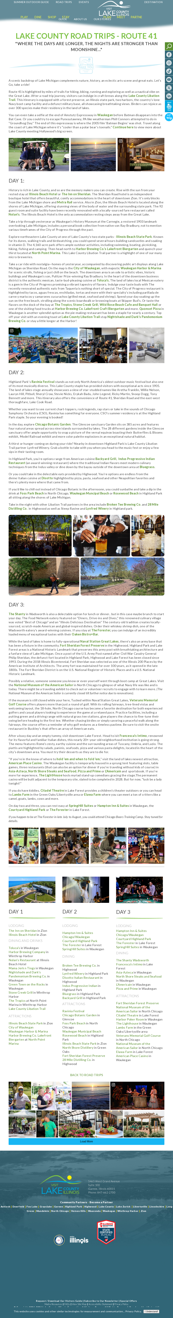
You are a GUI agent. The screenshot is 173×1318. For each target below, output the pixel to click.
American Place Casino (132, 1056)
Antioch (5, 1206)
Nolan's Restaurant (22, 960)
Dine (38, 17)
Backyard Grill (72, 998)
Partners (138, 17)
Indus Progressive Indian (79, 986)
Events (84, 2)
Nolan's (14, 214)
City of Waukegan (21, 1027)
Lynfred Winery (73, 973)
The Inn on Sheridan (76, 194)
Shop (52, 17)
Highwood (90, 1206)
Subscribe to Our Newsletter (101, 1301)
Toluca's (14, 948)
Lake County (106, 1206)
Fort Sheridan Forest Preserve (83, 1056)
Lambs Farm (124, 1027)
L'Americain (124, 984)
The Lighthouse (127, 1023)
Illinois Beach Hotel (43, 194)
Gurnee (58, 1206)
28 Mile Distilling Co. (76, 1060)
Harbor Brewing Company (27, 952)
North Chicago (60, 1211)
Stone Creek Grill (21, 992)
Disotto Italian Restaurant (81, 977)
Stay (65, 17)
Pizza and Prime (127, 988)
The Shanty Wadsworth (132, 960)
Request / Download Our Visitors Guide (59, 1301)
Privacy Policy (121, 1304)
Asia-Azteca (124, 972)
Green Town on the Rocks (27, 984)
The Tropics (17, 1000)
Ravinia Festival (43, 382)
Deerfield (18, 1206)
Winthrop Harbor (128, 1211)
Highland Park (73, 1206)
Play (24, 17)
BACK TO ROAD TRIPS (86, 1075)
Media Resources (53, 1304)
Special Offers (128, 1301)
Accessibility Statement (101, 1304)
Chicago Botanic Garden (79, 1015)
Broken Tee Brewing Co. (79, 965)
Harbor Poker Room (130, 1019)
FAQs (67, 1304)
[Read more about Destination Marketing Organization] (59, 1246)
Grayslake (46, 1206)
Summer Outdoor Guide (31, 2)
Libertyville (140, 1206)
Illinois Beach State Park (26, 1023)
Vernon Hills (78, 1211)
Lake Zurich (123, 1206)
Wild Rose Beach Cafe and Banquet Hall (129, 304)
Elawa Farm (124, 1052)
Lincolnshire (156, 1206)
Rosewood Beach (74, 1035)
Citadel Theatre (127, 1015)
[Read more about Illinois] (79, 1246)
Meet (121, 17)
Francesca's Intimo (129, 964)
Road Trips (64, 2)
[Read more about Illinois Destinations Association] (106, 1246)
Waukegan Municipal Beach (81, 1031)
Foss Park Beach (73, 1023)
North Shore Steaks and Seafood (139, 976)
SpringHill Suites (81, 806)
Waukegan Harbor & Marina (141, 268)
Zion (143, 1211)
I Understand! (151, 1311)
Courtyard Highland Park (79, 941)
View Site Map (79, 1304)
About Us (80, 19)
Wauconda (94, 1211)
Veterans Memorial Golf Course (138, 1035)
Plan (107, 17)
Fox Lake (32, 1206)
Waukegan (105, 115)
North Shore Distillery (77, 1047)
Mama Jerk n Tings (22, 968)
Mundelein (42, 1211)
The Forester (100, 630)
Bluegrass (69, 994)
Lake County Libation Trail (27, 1009)
